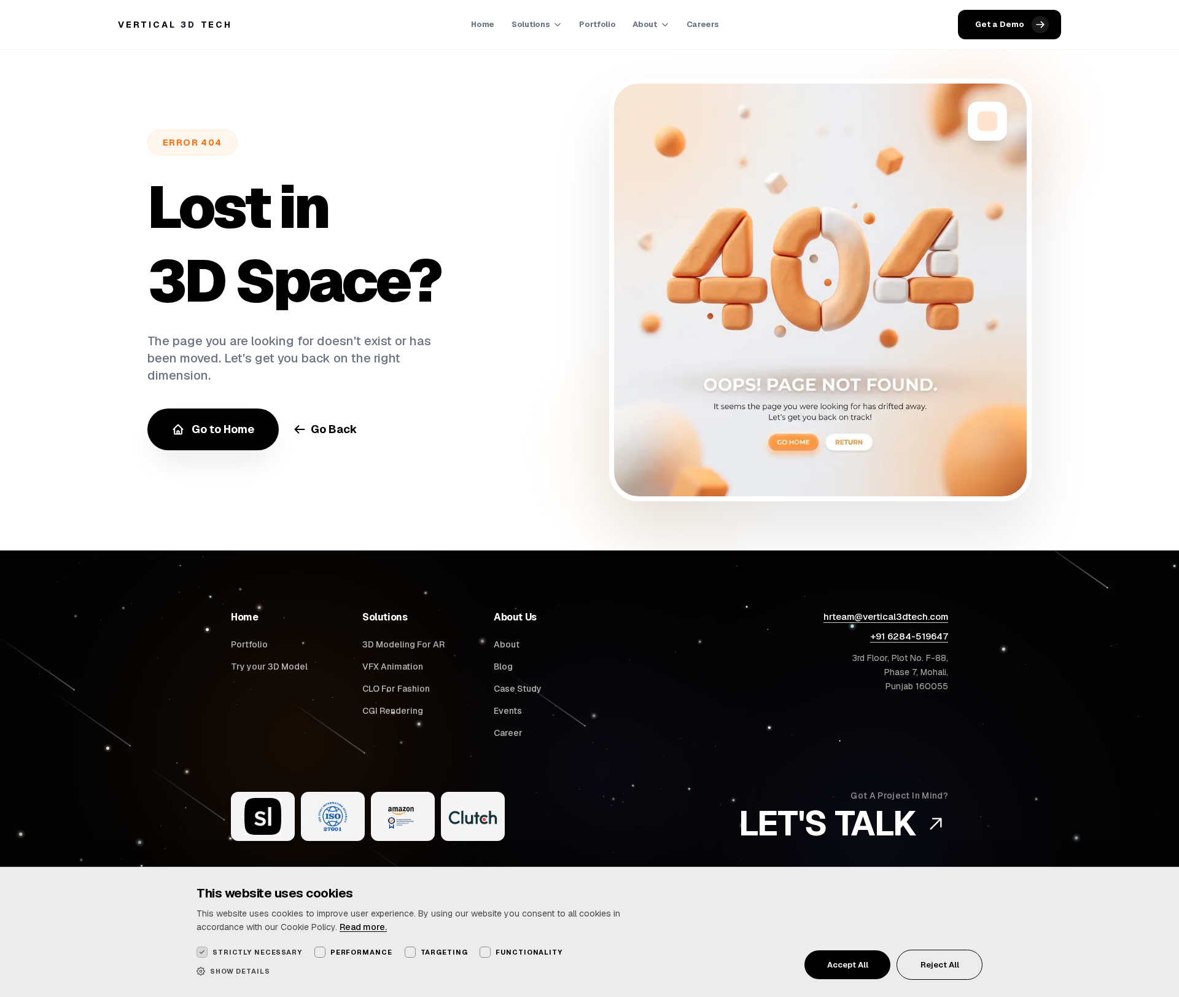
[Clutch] (473, 816)
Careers (703, 24)
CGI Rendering (392, 710)
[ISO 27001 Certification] (333, 816)
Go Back (334, 429)
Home (482, 24)
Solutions (531, 24)
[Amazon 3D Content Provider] (403, 816)
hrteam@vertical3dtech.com (885, 616)
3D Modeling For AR (403, 644)
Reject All (939, 965)
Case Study (518, 688)
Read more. (363, 926)
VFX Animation (392, 666)
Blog (503, 666)
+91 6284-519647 (909, 636)
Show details (240, 971)
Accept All (847, 965)
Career (508, 732)
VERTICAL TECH (175, 24)
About (644, 24)
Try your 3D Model (269, 666)
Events (508, 710)
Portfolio (597, 24)
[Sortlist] (263, 816)
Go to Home (223, 429)
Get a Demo (999, 24)
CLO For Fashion (396, 688)
